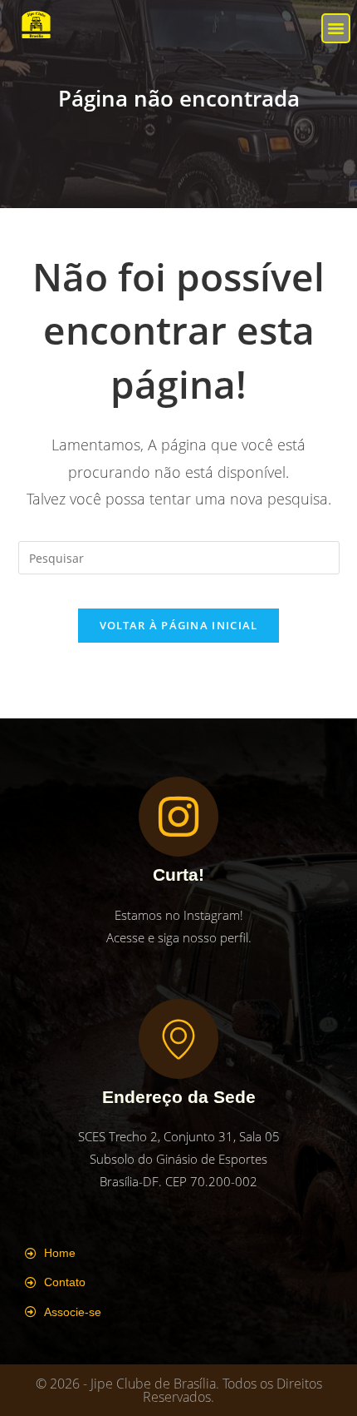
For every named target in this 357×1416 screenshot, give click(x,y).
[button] (336, 28)
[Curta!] (178, 817)
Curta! (178, 874)
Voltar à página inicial (179, 625)
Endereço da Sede (179, 1096)
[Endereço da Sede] (178, 1039)
